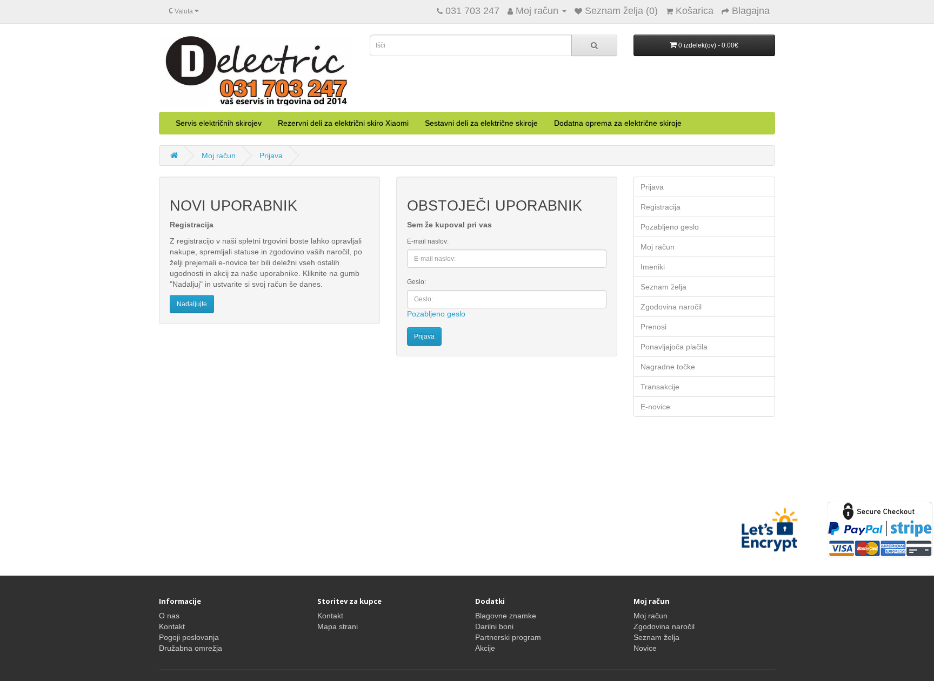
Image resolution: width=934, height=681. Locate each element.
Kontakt (172, 626)
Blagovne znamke (505, 615)
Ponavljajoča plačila (674, 346)
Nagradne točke (668, 366)
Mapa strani (337, 626)
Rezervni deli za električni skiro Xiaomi (343, 123)
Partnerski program (508, 637)
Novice (645, 648)
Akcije (485, 648)
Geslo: (416, 282)
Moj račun (219, 155)
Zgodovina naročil (671, 306)
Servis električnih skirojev (219, 123)
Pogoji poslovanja (189, 637)
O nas (169, 615)
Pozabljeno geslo (436, 313)
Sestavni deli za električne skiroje (481, 123)
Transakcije (660, 386)
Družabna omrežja (190, 648)
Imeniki (653, 266)
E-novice (655, 406)
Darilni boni (494, 626)
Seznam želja (663, 286)
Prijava (271, 155)
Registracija (661, 207)
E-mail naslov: (428, 241)
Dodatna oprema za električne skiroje (618, 123)
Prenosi (653, 326)
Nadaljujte (192, 304)
